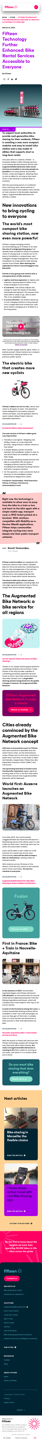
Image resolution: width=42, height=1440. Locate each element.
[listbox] (8, 129)
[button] (4, 79)
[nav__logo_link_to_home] (11, 7)
